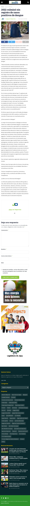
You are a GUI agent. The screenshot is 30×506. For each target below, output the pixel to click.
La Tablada (17, 415)
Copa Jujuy (4, 402)
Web (2, 262)
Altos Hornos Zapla (16, 394)
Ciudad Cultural (5, 397)
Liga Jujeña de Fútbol (22, 418)
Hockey (9, 410)
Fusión (3, 407)
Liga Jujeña (12, 418)
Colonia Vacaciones (19, 400)
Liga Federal (5, 418)
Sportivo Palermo (6, 431)
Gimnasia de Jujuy (23, 407)
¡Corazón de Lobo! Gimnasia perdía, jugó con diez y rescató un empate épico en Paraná (18, 450)
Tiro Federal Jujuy (6, 436)
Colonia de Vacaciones (7, 400)
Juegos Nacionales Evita (18, 413)
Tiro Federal (22, 433)
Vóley (3, 441)
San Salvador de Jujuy (7, 428)
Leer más (3, 380)
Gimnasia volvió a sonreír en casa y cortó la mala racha (18, 477)
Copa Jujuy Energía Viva (7, 405)
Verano (22, 439)
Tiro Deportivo (13, 433)
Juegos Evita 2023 (6, 413)
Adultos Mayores (6, 394)
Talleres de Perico (22, 431)
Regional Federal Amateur (18, 423)
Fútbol (8, 407)
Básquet (25, 394)
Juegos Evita (16, 410)
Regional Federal (6, 423)
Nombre (4, 249)
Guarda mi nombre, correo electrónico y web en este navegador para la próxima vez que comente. (15, 271)
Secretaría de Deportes (20, 428)
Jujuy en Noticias (8, 6)
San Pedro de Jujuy (13, 426)
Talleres (14, 431)
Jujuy (3, 415)
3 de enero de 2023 (22, 19)
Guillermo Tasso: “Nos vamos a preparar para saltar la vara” (18, 470)
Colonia (13, 397)
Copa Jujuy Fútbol (19, 405)
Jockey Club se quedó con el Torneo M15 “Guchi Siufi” (17, 464)
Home (2, 6)
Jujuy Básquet (9, 415)
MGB (6, 501)
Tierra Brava (5, 433)
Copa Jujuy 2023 (13, 402)
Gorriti (3, 410)
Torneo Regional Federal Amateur (10, 439)
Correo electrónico (7, 256)
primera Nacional (19, 420)
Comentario (5, 230)
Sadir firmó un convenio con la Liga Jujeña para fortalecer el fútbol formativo (18, 485)
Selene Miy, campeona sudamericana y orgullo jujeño (18, 457)
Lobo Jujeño (5, 420)
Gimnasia (14, 407)
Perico (11, 420)
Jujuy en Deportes (11, 19)
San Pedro (4, 426)
